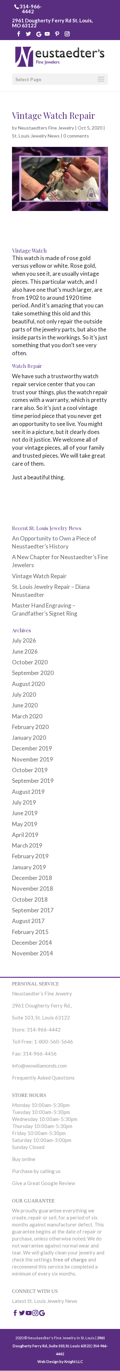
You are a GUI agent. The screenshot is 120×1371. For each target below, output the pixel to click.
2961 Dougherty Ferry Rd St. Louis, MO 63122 (52, 22)
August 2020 (28, 683)
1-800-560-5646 (53, 1042)
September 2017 (33, 910)
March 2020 (27, 716)
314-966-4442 (31, 8)
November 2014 (32, 953)
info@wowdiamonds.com (39, 1066)
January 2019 (29, 867)
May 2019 (24, 824)
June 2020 (25, 705)
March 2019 (27, 845)
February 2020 (30, 726)
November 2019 (32, 759)
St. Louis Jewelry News (36, 136)
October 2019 (30, 769)
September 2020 (33, 672)
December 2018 (32, 877)
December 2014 (32, 942)
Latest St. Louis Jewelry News (44, 1301)
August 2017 (28, 920)
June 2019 (25, 813)
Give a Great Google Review (43, 1183)
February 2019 (30, 856)
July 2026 (24, 640)
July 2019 (24, 802)
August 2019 (28, 791)
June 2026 (25, 651)
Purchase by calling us (36, 1171)
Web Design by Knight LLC (60, 1361)
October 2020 (30, 662)
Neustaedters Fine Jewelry (46, 128)
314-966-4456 (40, 1054)
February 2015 (30, 931)
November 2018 (32, 888)
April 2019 (25, 834)
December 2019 (32, 748)
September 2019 (33, 780)
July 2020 (24, 694)
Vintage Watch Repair (39, 576)
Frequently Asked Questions (43, 1078)
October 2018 (30, 899)
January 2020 (29, 737)
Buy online (23, 1159)
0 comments (76, 136)
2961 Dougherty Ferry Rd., (42, 1005)
